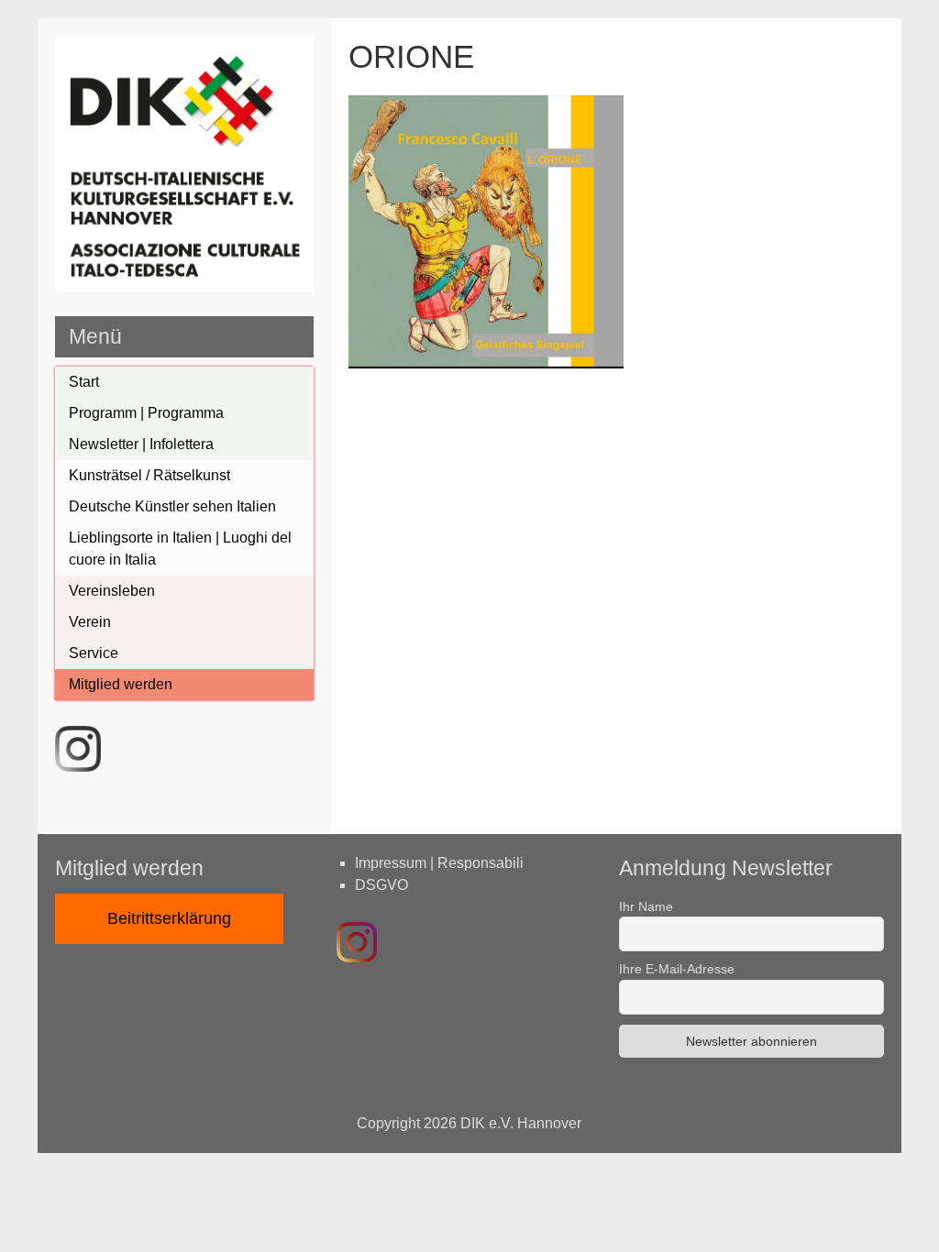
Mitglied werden (120, 684)
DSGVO (381, 885)
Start (84, 382)
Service (93, 653)
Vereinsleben (112, 591)
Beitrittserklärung (169, 918)
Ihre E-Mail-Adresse (677, 968)
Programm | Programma (146, 413)
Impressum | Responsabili (439, 863)
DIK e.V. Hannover (520, 1123)
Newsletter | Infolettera (141, 444)
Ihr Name (646, 906)
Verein (90, 622)
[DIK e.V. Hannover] (185, 286)
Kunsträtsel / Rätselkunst (149, 475)
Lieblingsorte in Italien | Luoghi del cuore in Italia (180, 548)
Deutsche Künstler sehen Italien (172, 506)
